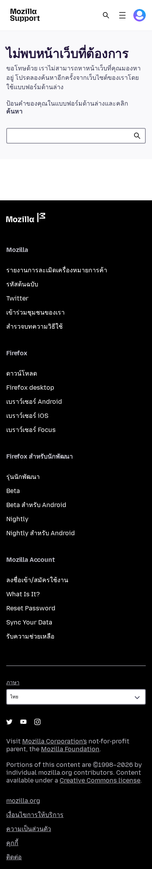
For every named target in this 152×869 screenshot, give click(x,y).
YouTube (23, 722)
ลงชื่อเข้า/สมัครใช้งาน (37, 580)
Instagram (37, 722)
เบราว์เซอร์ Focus (31, 430)
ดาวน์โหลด (21, 373)
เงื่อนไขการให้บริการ (35, 815)
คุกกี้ (12, 843)
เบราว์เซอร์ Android (34, 401)
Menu (122, 15)
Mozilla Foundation (70, 749)
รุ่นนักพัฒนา (23, 476)
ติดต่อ (14, 857)
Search (106, 15)
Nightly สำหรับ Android (40, 533)
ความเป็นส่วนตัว (28, 829)
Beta (13, 491)
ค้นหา (137, 136)
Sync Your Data (29, 622)
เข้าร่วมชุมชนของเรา (35, 312)
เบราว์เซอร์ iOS (27, 415)
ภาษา (12, 682)
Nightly (17, 519)
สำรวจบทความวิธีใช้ (34, 326)
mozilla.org (23, 800)
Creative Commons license (100, 780)
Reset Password (30, 608)
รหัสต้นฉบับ (22, 284)
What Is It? (23, 594)
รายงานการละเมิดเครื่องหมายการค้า (56, 270)
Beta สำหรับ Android (36, 505)
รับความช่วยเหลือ (30, 636)
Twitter (17, 298)
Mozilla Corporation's (54, 741)
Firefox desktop (30, 387)
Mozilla (25, 219)
